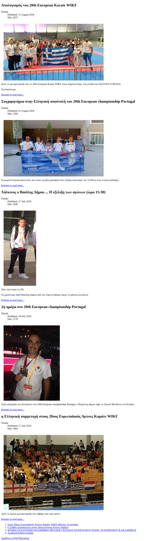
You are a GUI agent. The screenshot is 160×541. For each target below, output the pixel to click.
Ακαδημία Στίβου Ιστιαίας (20, 533)
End (27, 538)
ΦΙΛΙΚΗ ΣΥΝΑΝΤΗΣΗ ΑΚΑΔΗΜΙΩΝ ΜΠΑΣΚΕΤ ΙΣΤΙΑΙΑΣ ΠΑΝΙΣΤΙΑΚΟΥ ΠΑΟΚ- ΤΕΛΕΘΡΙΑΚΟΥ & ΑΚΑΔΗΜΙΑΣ (72, 530)
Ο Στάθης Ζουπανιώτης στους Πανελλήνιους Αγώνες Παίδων (38, 527)
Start (3, 538)
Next (22, 538)
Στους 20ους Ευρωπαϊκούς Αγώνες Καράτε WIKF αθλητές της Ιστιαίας (43, 524)
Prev (8, 538)
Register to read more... (12, 94)
